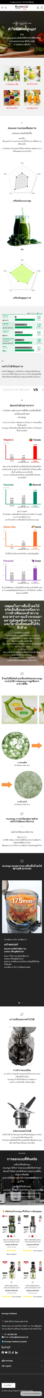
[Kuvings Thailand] (22, 7)
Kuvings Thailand (12, 1391)
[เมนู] (2, 7)
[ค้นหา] (7, 7)
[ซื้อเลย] (31, 2)
